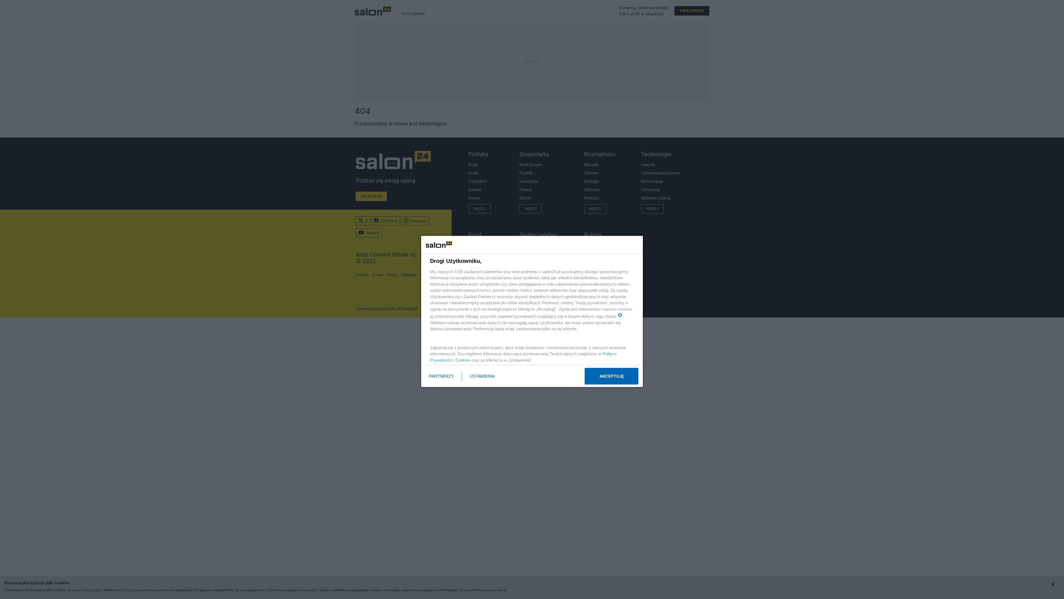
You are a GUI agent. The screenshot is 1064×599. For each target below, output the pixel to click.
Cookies (463, 359)
